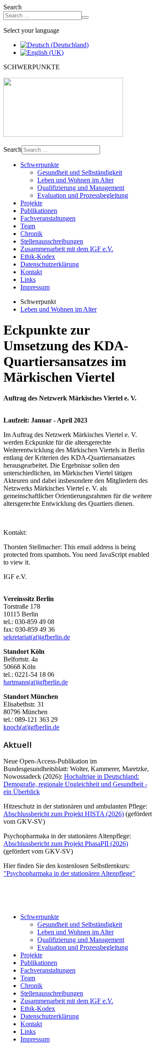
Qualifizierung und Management (80, 187)
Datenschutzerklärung (49, 264)
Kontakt (31, 271)
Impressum (35, 287)
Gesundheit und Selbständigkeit (79, 172)
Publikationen (38, 210)
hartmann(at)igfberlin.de (35, 682)
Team (27, 226)
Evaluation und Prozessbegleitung (82, 195)
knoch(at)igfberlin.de (31, 727)
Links (28, 279)
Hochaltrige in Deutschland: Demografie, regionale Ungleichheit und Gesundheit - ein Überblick (75, 784)
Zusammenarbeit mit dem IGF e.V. (66, 249)
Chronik (31, 233)
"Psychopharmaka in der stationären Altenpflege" (69, 873)
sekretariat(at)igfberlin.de (36, 637)
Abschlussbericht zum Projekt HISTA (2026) (63, 813)
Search (12, 7)
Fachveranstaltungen (47, 218)
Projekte (31, 203)
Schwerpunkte (39, 164)
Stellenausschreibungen (51, 241)
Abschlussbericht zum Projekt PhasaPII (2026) (65, 843)
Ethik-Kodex (37, 256)
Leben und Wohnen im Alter (75, 180)
